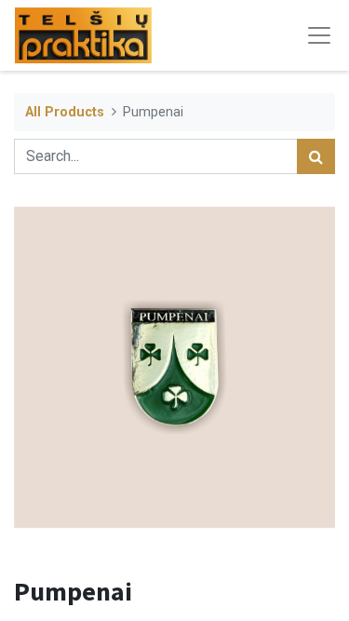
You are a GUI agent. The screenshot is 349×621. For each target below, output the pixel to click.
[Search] (316, 156)
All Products (64, 112)
